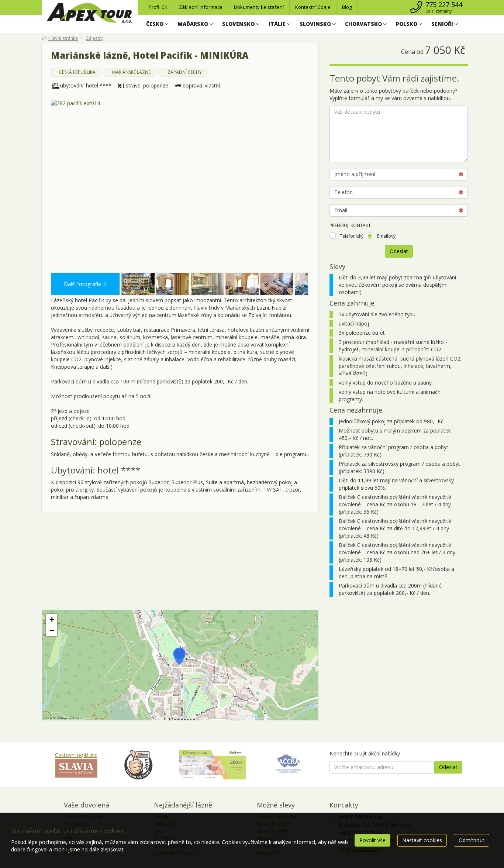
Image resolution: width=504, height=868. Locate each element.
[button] (157, 24)
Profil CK (158, 7)
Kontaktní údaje (313, 7)
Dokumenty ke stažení (259, 7)
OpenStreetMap (56, 718)
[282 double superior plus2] (242, 284)
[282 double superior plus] (172, 284)
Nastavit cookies (422, 840)
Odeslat (399, 251)
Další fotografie (82, 283)
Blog (347, 7)
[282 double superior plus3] (276, 284)
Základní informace (200, 7)
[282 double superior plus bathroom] (207, 284)
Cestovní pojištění (76, 754)
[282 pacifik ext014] (180, 186)
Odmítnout (471, 840)
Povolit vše (372, 840)
